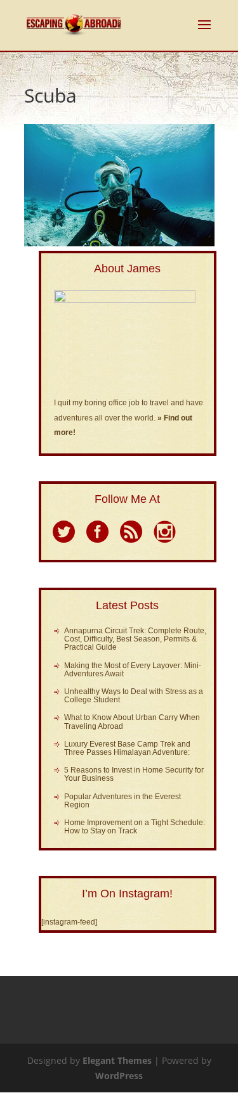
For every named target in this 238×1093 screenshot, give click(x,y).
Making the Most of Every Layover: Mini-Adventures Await (132, 669)
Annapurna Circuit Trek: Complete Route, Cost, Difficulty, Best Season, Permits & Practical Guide (135, 639)
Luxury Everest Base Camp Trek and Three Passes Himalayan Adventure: (127, 748)
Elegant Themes (117, 1060)
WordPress (119, 1076)
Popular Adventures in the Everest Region (122, 800)
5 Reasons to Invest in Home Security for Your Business (134, 774)
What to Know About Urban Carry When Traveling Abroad (132, 721)
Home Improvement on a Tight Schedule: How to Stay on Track (134, 826)
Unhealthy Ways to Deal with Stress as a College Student (133, 695)
